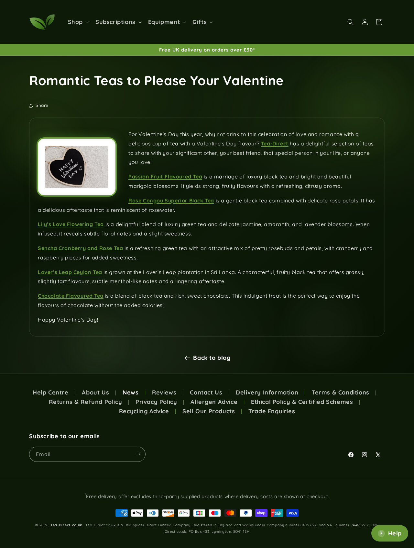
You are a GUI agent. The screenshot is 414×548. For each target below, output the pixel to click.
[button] (78, 22)
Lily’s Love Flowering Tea (71, 224)
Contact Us (206, 392)
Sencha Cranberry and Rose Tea (80, 248)
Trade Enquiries (271, 411)
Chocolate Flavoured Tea (71, 295)
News (130, 392)
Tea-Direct (275, 143)
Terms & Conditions (340, 392)
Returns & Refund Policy (85, 401)
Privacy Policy (156, 401)
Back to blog (211, 357)
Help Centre (51, 392)
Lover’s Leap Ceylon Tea (70, 272)
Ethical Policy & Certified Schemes (302, 401)
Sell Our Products (208, 411)
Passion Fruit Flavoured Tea (165, 176)
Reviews (164, 392)
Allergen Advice (214, 401)
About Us (95, 392)
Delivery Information (267, 392)
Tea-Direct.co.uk (66, 525)
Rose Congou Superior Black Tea (171, 200)
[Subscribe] (138, 454)
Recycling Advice (144, 411)
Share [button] (42, 105)
